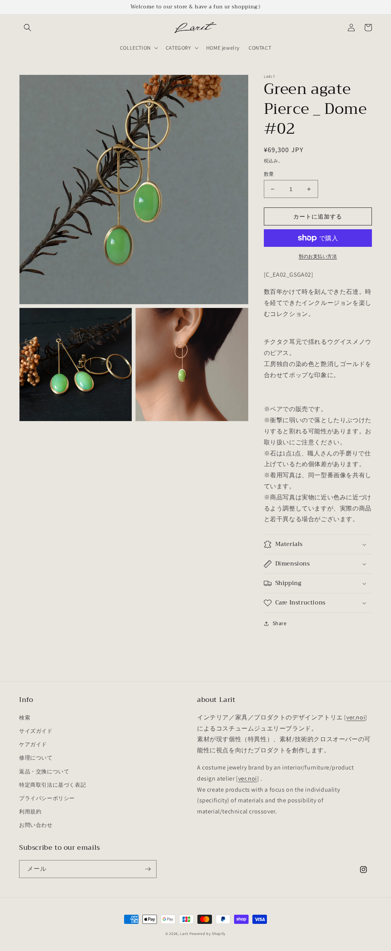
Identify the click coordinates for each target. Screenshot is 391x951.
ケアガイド (33, 744)
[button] (27, 27)
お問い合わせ (36, 824)
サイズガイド (36, 730)
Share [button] (280, 623)
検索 (24, 717)
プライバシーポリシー (47, 798)
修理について (36, 757)
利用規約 (30, 811)
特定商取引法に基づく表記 (52, 784)
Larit (184, 933)
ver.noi (355, 717)
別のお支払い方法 (318, 256)
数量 (269, 174)
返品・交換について (44, 771)
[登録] (147, 869)
